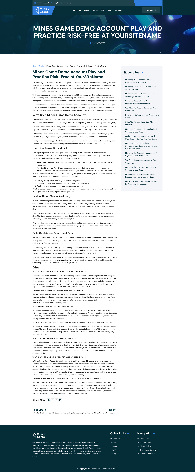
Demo (95, 10)
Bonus (86, 10)
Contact (118, 10)
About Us (77, 10)
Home (34, 66)
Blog (109, 10)
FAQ (102, 10)
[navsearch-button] (159, 3)
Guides (42, 66)
